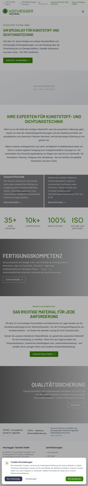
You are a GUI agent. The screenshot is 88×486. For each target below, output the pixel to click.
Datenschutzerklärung (20, 473)
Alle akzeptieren (74, 479)
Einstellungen (31, 479)
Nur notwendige (13, 479)
